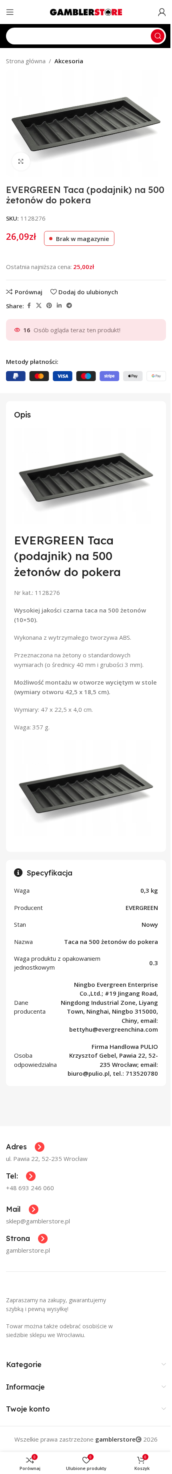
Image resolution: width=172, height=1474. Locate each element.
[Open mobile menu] (10, 12)
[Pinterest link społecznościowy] (49, 305)
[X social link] (39, 305)
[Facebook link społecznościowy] (29, 305)
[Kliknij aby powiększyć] (21, 162)
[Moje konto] (162, 12)
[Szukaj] (157, 36)
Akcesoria (68, 61)
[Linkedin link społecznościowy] (59, 305)
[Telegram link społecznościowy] (69, 305)
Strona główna (26, 61)
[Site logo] (86, 11)
